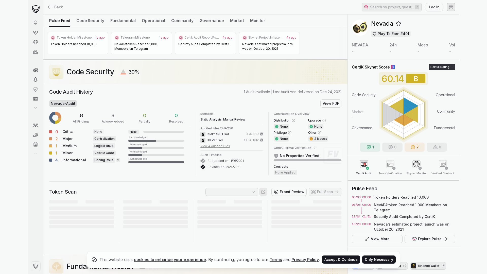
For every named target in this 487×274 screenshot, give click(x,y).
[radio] (59, 20)
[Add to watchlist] (398, 24)
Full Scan (325, 192)
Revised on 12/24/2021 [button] (223, 167)
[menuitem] (35, 22)
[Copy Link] (261, 134)
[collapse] (43, 14)
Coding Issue (104, 160)
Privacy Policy (305, 259)
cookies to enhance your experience (170, 259)
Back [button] (58, 7)
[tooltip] (156, 139)
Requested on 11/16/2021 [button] (225, 161)
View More (380, 239)
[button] (392, 7)
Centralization (104, 139)
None (98, 131)
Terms (276, 259)
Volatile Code (104, 153)
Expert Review (292, 192)
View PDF (331, 103)
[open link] (263, 192)
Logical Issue (104, 146)
